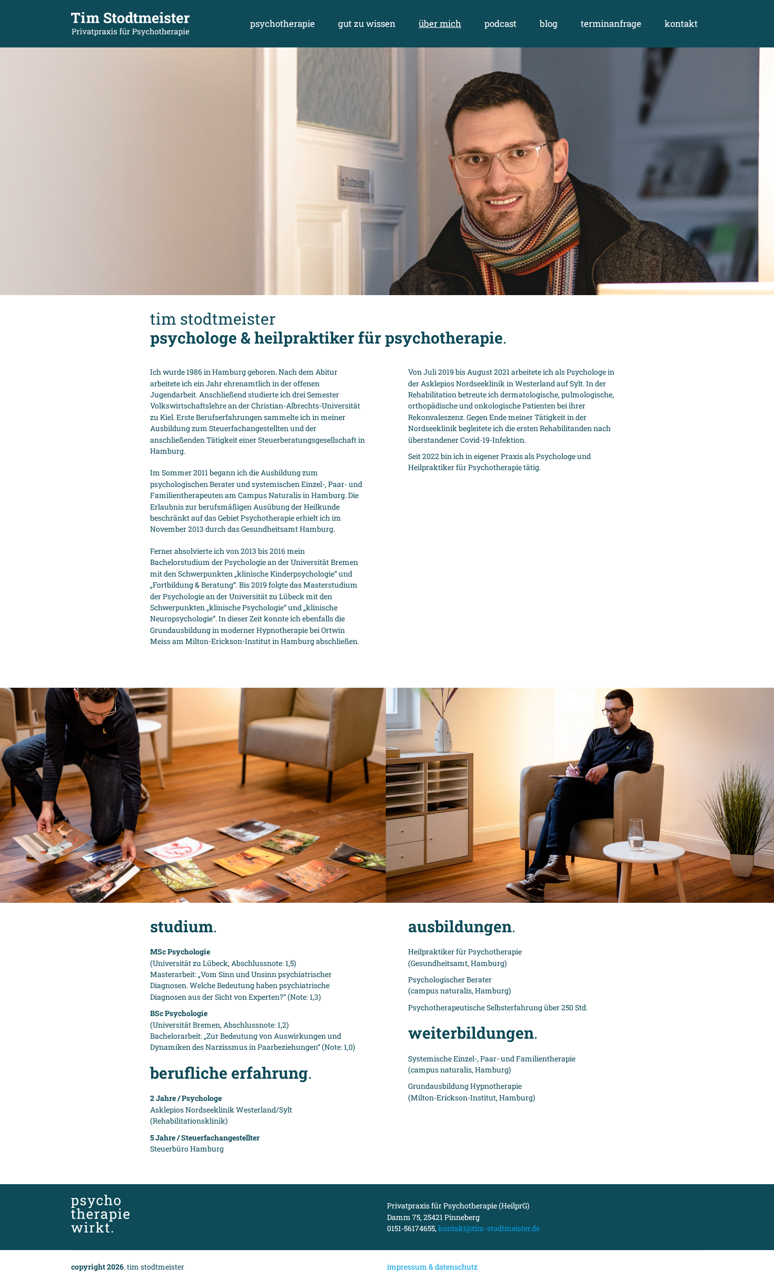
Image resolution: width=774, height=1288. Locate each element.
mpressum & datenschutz (433, 1267)
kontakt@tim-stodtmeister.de (489, 1228)
